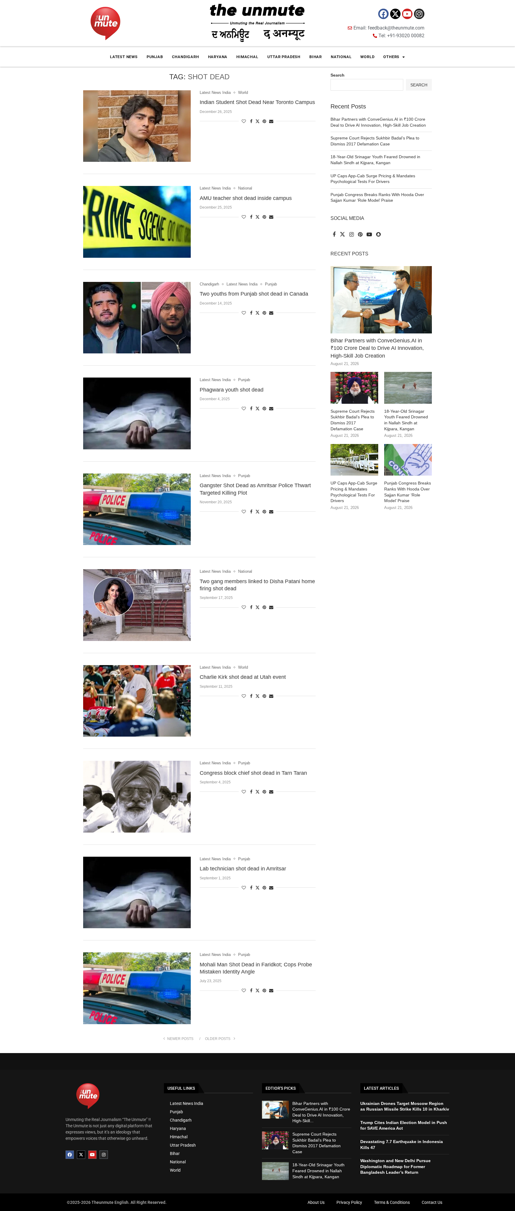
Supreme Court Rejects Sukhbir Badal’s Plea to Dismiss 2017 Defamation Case (353, 420)
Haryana (218, 57)
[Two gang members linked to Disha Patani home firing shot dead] (137, 605)
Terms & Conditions (392, 1202)
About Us (316, 1202)
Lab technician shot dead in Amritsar (243, 869)
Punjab (155, 57)
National (341, 57)
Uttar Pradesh (283, 57)
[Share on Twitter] (257, 121)
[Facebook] (383, 14)
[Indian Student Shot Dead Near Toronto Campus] (137, 126)
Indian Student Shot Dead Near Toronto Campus (257, 102)
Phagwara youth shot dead (231, 390)
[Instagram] (419, 14)
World (367, 57)
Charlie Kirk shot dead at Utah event (243, 677)
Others (391, 57)
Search (338, 75)
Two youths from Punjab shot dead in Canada (254, 294)
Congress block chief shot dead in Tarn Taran (253, 773)
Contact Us (432, 1202)
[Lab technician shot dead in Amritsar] (137, 892)
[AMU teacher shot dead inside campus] (137, 221)
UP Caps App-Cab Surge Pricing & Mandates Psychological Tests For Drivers (354, 492)
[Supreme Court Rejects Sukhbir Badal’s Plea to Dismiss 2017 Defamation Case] (354, 388)
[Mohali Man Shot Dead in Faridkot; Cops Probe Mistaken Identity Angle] (137, 988)
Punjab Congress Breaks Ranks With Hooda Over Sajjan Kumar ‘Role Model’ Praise (407, 492)
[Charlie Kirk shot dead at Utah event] (137, 701)
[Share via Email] (271, 121)
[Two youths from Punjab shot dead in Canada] (137, 317)
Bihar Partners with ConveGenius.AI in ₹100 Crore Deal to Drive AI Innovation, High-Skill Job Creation (377, 348)
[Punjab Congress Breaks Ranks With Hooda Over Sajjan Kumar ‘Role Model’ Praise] (408, 460)
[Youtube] (407, 14)
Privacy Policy (349, 1202)
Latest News (124, 57)
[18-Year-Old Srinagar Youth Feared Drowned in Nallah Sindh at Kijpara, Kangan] (408, 388)
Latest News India (186, 1103)
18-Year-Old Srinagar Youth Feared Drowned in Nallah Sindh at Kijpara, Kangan (406, 420)
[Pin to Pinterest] (264, 121)
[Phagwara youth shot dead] (137, 413)
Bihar (315, 57)
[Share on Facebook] (251, 121)
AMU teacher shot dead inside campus (246, 198)
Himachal (247, 57)
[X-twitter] (395, 14)
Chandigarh (185, 57)
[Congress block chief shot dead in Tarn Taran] (137, 796)
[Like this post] (244, 121)
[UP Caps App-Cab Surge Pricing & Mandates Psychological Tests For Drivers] (354, 460)
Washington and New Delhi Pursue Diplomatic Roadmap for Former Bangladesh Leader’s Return (395, 1166)
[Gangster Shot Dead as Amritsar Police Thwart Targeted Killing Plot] (137, 509)
